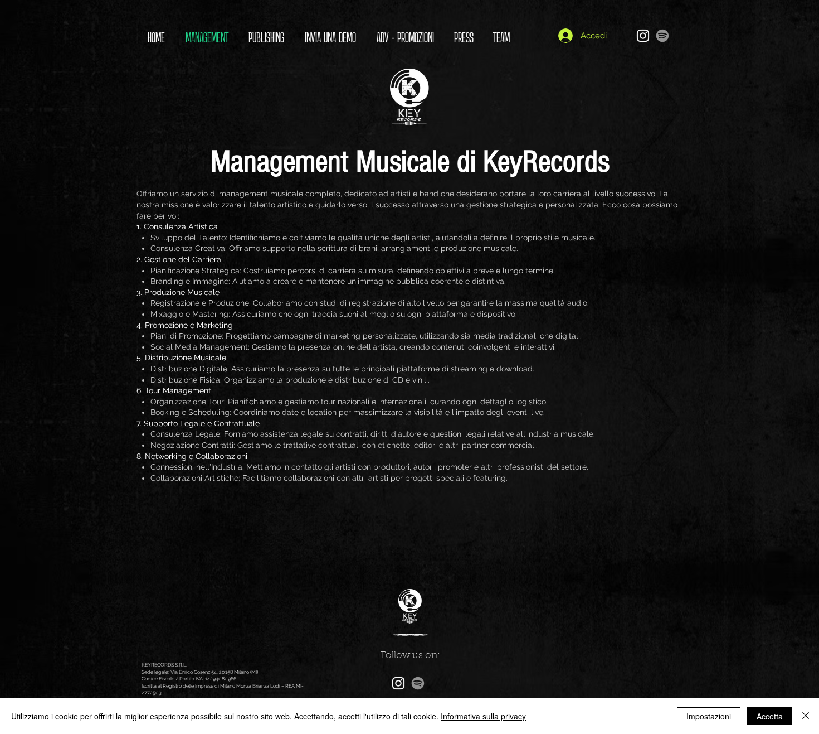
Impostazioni (708, 716)
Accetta (770, 716)
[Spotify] (662, 35)
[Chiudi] (805, 716)
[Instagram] (643, 35)
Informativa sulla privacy (483, 716)
